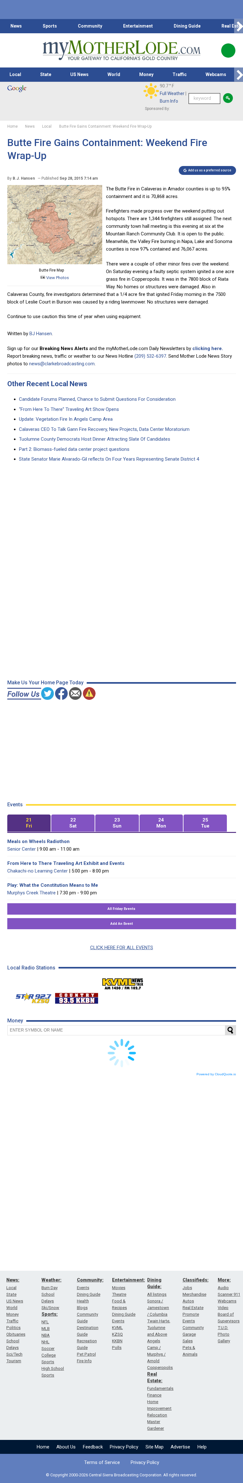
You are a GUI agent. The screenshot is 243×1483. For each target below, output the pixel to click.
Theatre (119, 1294)
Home (43, 1447)
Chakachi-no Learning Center (37, 871)
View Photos (57, 277)
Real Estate (193, 1307)
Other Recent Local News (47, 384)
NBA (45, 1335)
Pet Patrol (86, 1354)
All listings (156, 1294)
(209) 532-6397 (150, 356)
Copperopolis (160, 1367)
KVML (117, 1327)
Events (83, 1287)
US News (79, 74)
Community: (90, 1280)
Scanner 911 (229, 1294)
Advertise (180, 1447)
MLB (45, 1328)
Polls (117, 1347)
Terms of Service (102, 1462)
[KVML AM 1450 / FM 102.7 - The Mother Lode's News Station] (122, 982)
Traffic (179, 74)
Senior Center (21, 849)
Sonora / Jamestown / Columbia (158, 1308)
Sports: (49, 1314)
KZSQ (117, 1334)
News (16, 26)
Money (146, 74)
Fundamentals (160, 1388)
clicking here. (207, 348)
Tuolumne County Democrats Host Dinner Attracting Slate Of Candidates (94, 439)
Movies (118, 1287)
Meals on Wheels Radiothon (38, 841)
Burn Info (169, 101)
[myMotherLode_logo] (121, 50)
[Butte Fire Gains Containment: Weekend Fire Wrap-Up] (54, 262)
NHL (45, 1341)
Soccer (47, 1348)
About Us (66, 1447)
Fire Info (84, 1360)
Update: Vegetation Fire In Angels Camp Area (66, 419)
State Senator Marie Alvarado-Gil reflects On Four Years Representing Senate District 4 (109, 459)
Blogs (82, 1307)
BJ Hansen (40, 333)
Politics (13, 1327)
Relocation (157, 1415)
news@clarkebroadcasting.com (62, 364)
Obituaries (15, 1334)
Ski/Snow (50, 1307)
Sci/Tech (14, 1354)
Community (90, 26)
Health (83, 1301)
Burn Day (49, 1287)
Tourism (13, 1360)
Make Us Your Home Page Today (45, 683)
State (45, 74)
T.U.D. (223, 1327)
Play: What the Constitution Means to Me (52, 885)
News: (12, 1280)
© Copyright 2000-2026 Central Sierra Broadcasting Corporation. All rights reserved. (121, 1475)
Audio (223, 1287)
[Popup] (228, 50)
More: (224, 1280)
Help (202, 1447)
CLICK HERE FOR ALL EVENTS (121, 947)
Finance (154, 1395)
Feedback (93, 1447)
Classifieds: (196, 1280)
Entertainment (138, 26)
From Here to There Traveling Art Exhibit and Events (65, 863)
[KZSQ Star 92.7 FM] (31, 996)
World (114, 74)
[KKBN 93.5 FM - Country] (76, 996)
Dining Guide (187, 26)
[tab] (29, 823)
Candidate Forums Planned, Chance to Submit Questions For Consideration (97, 399)
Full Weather (172, 93)
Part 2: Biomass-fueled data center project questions (74, 449)
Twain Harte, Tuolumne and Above (158, 1328)
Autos (188, 1301)
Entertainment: (128, 1280)
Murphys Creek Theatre (31, 893)
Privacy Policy (124, 1447)
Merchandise (194, 1294)
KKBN (117, 1341)
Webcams (216, 74)
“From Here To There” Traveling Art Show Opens (69, 409)
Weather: (51, 1280)
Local (15, 74)
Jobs (187, 1287)
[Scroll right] (238, 26)
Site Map (155, 1447)
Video (223, 1307)
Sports (50, 26)
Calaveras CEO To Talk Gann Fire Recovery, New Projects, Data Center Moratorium (104, 429)
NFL (45, 1322)
